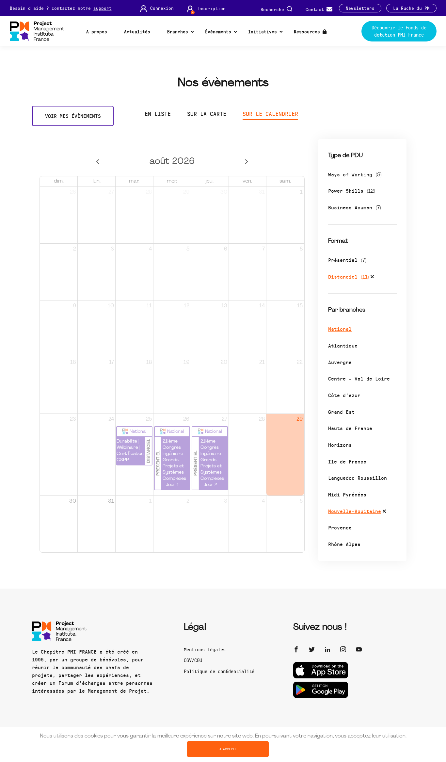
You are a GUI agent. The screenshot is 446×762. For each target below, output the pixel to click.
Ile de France (347, 461)
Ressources (308, 31)
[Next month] (246, 161)
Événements (218, 31)
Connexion (162, 8)
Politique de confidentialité (219, 671)
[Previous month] (97, 161)
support (102, 8)
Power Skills (351, 190)
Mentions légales (205, 649)
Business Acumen (354, 207)
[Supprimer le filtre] (372, 277)
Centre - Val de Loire (359, 378)
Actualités (137, 31)
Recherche (274, 9)
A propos (96, 31)
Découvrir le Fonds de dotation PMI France (399, 31)
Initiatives (262, 31)
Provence (340, 527)
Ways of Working (355, 174)
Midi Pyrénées (347, 494)
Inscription (211, 8)
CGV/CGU (193, 660)
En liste (158, 114)
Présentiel (347, 259)
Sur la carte (206, 114)
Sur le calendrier (270, 114)
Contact (316, 9)
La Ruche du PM (411, 8)
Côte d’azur (344, 395)
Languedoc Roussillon (357, 477)
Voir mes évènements (73, 115)
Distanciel (348, 276)
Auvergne (340, 362)
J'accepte (228, 749)
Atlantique (343, 345)
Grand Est (341, 411)
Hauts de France (350, 428)
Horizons (340, 444)
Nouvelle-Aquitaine (354, 511)
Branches (177, 31)
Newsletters (360, 8)
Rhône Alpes (344, 544)
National (340, 328)
